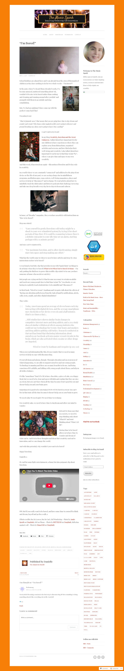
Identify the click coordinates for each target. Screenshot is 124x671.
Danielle (32, 75)
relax (97, 601)
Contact (78, 34)
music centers (98, 579)
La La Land (87, 557)
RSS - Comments (88, 648)
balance (22, 550)
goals (93, 536)
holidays (38, 547)
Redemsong (30, 587)
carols (86, 514)
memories (87, 564)
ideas (101, 546)
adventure (88, 492)
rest (95, 604)
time (30, 553)
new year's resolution (92, 586)
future (44, 550)
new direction (89, 583)
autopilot (87, 496)
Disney (96, 521)
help (95, 543)
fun (91, 532)
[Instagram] (99, 657)
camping (87, 510)
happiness (87, 543)
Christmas (86, 332)
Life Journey (87, 368)
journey (92, 554)
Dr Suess (87, 528)
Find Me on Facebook (91, 422)
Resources (59, 34)
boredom (29, 550)
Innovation (46, 547)
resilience (88, 604)
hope (94, 546)
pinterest (98, 593)
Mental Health (56, 547)
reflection (88, 601)
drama (86, 525)
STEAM (85, 401)
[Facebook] (95, 657)
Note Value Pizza (88, 304)
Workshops (69, 34)
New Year (86, 385)
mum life (69, 550)
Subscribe (88, 473)
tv (100, 626)
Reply (21, 606)
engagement (96, 528)
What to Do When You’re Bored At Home (59, 269)
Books (85, 328)
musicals (87, 579)
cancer (95, 510)
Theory (85, 413)
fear (85, 532)
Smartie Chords (88, 293)
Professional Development (91, 389)
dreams (93, 525)
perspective (88, 593)
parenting (96, 590)
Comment (73, 627)
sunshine (93, 615)
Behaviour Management (90, 324)
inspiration (98, 550)
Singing (85, 397)
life (64, 550)
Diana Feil (40, 525)
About (51, 34)
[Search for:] (91, 273)
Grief (84, 352)
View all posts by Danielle (37, 565)
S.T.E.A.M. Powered (24, 573)
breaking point (89, 503)
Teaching (86, 405)
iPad (85, 554)
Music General (87, 380)
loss (85, 561)
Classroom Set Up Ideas (90, 336)
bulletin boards (90, 507)
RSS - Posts (86, 644)
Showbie (87, 611)
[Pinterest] (103, 657)
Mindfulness (66, 547)
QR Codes (86, 393)
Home (45, 34)
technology (23, 553)
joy (84, 364)
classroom (98, 517)
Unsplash (30, 522)
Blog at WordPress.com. (28, 656)
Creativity (30, 547)
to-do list (93, 626)
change (94, 514)
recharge (98, 597)
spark (86, 615)
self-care (98, 608)
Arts (95, 492)
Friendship (86, 344)
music (95, 575)
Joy (77, 573)
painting (87, 590)
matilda (92, 561)
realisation (88, 597)
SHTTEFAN (57, 522)
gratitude (87, 539)
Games (85, 348)
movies (97, 572)
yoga (85, 629)
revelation (88, 608)
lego (95, 557)
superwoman (88, 619)
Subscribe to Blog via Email (93, 449)
